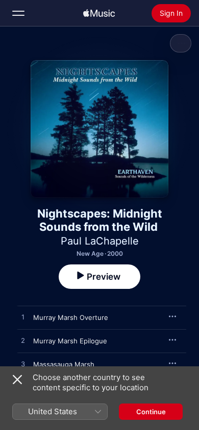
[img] (99, 13)
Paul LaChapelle (100, 241)
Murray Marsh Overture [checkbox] (70, 317)
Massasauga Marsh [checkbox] (63, 364)
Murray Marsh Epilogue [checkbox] (70, 341)
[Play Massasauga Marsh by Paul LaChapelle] (23, 364)
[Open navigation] (18, 13)
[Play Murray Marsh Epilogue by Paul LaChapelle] (23, 340)
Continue (151, 412)
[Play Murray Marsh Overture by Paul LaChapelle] (23, 317)
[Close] (17, 379)
